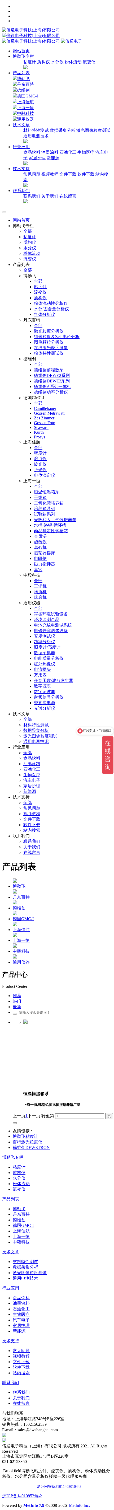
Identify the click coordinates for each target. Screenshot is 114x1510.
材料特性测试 (36, 130)
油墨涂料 (49, 152)
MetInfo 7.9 (33, 1505)
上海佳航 (25, 102)
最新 (17, 1006)
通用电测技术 (36, 136)
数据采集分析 (62, 130)
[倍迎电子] (31, 35)
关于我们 (49, 196)
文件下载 (67, 174)
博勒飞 (23, 78)
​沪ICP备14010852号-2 (22, 1496)
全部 (27, 231)
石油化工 (67, 152)
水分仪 (57, 62)
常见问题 (31, 174)
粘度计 (29, 62)
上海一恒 (25, 107)
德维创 (23, 90)
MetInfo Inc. (79, 1505)
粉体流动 (73, 62)
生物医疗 (85, 152)
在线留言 (67, 196)
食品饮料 (31, 152)
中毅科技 (25, 113)
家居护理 (37, 158)
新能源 (53, 158)
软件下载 (85, 174)
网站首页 (21, 51)
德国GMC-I (27, 96)
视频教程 (49, 174)
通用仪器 (25, 119)
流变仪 (89, 62)
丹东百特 (25, 84)
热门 (17, 1001)
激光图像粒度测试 (93, 130)
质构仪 (43, 62)
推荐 (17, 995)
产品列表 (21, 73)
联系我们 (31, 196)
